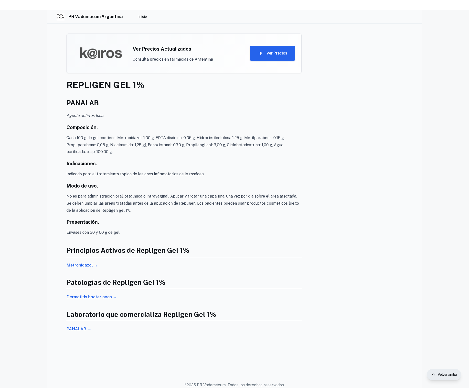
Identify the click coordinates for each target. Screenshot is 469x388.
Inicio (143, 17)
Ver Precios (276, 53)
